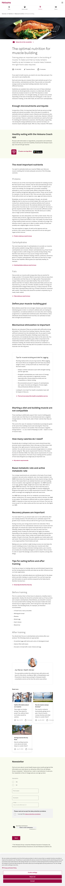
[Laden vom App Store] (25, 152)
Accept (32, 881)
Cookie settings (32, 872)
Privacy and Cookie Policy (10, 868)
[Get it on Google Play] (38, 152)
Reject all (32, 876)
